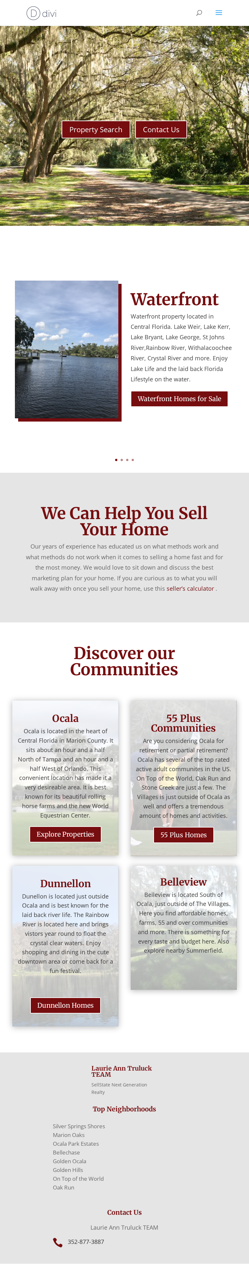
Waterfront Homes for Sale (179, 399)
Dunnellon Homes (65, 1005)
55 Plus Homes (183, 835)
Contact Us (161, 129)
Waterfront (175, 299)
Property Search (96, 129)
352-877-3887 (86, 1242)
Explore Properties (65, 834)
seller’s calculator (190, 588)
